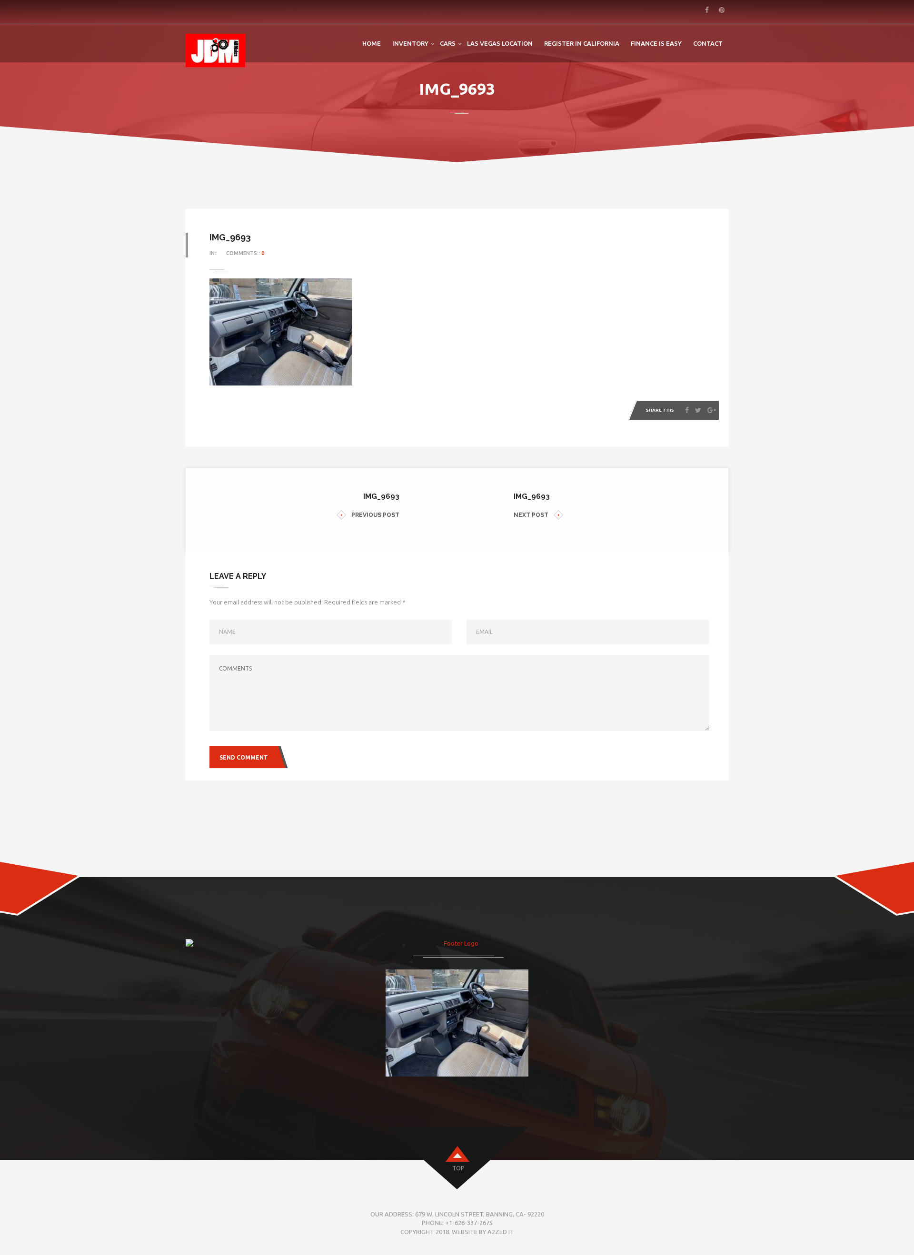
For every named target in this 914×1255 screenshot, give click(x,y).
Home (371, 43)
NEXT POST (531, 515)
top (458, 1168)
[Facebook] (687, 410)
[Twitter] (698, 410)
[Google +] (711, 410)
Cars (448, 43)
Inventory (410, 43)
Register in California (581, 43)
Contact (708, 43)
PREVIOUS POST (375, 515)
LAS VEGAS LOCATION (500, 43)
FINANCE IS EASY (656, 43)
